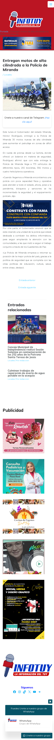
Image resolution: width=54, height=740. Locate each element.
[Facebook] (14, 691)
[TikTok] (24, 691)
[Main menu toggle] (51, 4)
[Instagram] (19, 691)
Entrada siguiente (27, 287)
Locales (8, 75)
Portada (4, 31)
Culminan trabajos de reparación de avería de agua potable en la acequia (26, 373)
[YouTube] (34, 691)
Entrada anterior (27, 280)
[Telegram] (39, 691)
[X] (29, 691)
